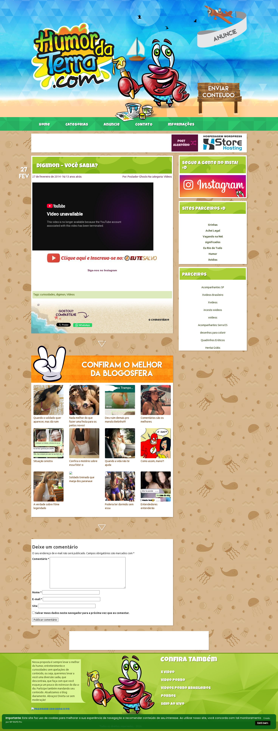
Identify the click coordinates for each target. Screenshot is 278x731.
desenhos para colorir (213, 332)
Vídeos (168, 176)
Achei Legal (213, 230)
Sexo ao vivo (172, 704)
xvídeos (212, 317)
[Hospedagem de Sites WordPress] (223, 142)
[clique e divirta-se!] (102, 258)
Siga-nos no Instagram (102, 270)
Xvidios (212, 259)
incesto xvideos (213, 309)
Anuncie (112, 125)
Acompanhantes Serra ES (213, 325)
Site (34, 605)
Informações (181, 125)
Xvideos (212, 302)
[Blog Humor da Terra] (110, 71)
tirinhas (212, 224)
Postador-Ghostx (138, 176)
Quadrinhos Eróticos (213, 340)
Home (44, 125)
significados (212, 242)
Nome (37, 592)
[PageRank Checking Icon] (50, 709)
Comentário (40, 558)
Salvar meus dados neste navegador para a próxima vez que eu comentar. (82, 612)
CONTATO (143, 125)
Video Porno (173, 680)
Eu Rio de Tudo (212, 248)
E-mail (37, 599)
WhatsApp (82, 325)
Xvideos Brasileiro (212, 294)
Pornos (168, 696)
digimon (60, 294)
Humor (213, 253)
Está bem (262, 723)
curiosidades (47, 294)
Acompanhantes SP (212, 287)
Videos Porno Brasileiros (186, 688)
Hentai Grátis (212, 347)
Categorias (76, 125)
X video (168, 672)
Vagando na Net (213, 236)
